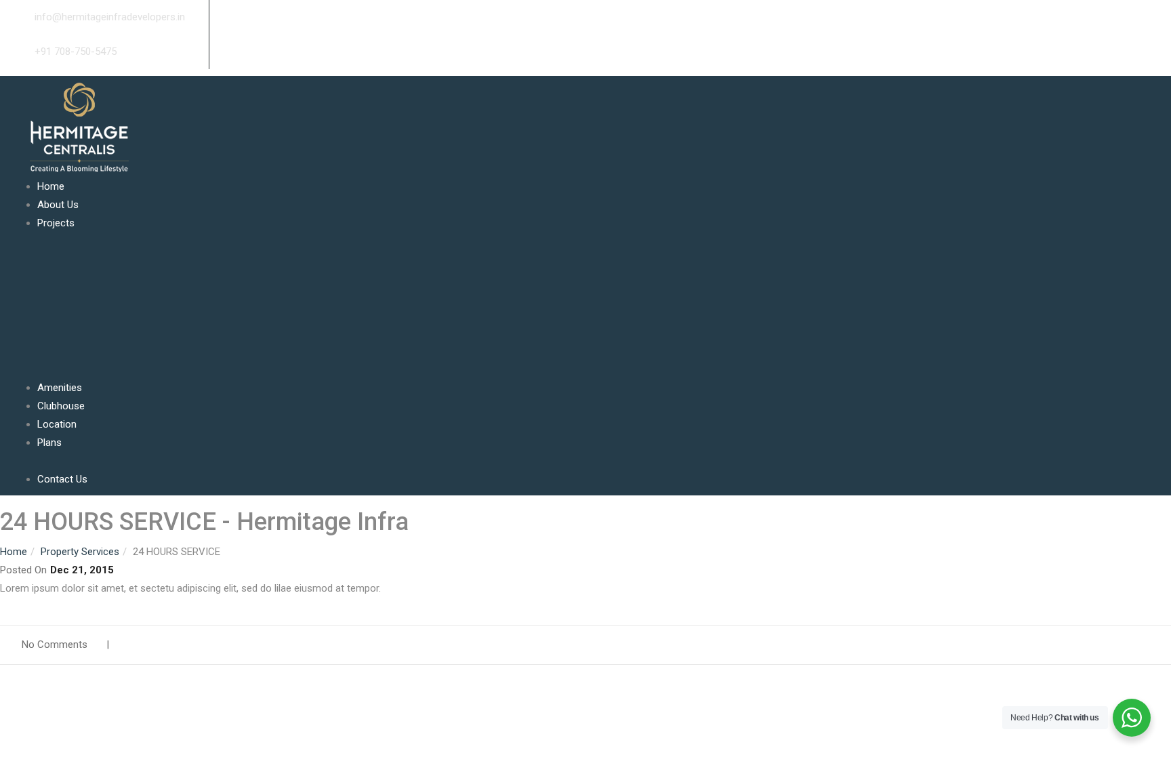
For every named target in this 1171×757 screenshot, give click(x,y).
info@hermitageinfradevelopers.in (108, 17)
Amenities (59, 388)
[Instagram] (246, 17)
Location (57, 424)
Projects (56, 223)
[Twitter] (224, 17)
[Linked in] (235, 17)
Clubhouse (61, 406)
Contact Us (62, 479)
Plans (49, 442)
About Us (58, 205)
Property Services (80, 552)
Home (50, 186)
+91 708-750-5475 (74, 51)
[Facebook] (213, 17)
